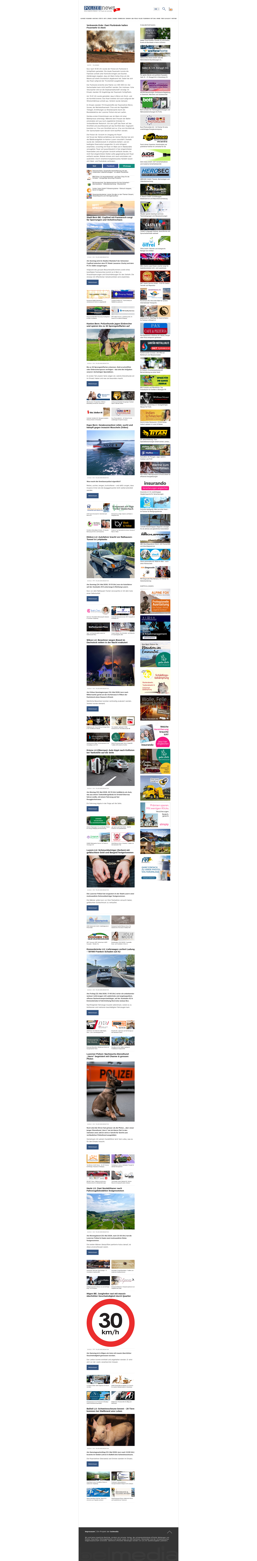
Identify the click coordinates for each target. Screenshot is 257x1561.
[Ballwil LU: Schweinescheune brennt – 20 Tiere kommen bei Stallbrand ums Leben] (111, 1430)
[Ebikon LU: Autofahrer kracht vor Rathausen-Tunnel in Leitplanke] (111, 560)
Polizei (140, 18)
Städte (100, 18)
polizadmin (96, 65)
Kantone (95, 18)
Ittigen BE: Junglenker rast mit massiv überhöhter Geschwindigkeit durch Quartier (109, 1294)
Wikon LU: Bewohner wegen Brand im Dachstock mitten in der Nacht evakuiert (107, 641)
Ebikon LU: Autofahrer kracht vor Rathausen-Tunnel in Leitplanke (109, 538)
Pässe (136, 18)
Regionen (89, 18)
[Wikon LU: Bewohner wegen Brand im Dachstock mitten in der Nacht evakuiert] (111, 665)
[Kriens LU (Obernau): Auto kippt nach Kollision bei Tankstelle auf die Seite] (111, 770)
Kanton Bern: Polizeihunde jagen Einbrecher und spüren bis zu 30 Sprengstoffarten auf (109, 324)
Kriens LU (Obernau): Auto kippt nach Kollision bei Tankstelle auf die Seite (110, 751)
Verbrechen (121, 18)
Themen (114, 18)
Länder (109, 18)
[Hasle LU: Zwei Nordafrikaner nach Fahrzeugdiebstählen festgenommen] (111, 1212)
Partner (173, 18)
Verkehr (128, 18)
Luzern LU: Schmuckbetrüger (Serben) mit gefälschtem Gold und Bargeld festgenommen (110, 851)
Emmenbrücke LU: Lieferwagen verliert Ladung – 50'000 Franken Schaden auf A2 (111, 950)
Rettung (153, 18)
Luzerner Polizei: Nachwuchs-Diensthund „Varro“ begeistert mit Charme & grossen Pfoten (108, 1056)
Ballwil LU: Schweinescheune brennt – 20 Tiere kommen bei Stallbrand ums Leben (110, 1410)
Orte (105, 18)
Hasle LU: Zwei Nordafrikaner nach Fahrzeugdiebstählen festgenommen (105, 1189)
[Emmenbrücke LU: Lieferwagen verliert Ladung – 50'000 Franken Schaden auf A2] (111, 970)
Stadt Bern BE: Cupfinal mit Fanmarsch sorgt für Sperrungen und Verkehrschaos (110, 218)
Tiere (162, 18)
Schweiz (83, 18)
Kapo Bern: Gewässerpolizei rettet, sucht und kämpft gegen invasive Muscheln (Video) (110, 426)
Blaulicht (168, 18)
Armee (158, 18)
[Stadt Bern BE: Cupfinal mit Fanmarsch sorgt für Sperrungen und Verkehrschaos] (111, 239)
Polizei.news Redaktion (102, 257)
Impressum (90, 1532)
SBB (132, 18)
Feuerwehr (146, 18)
